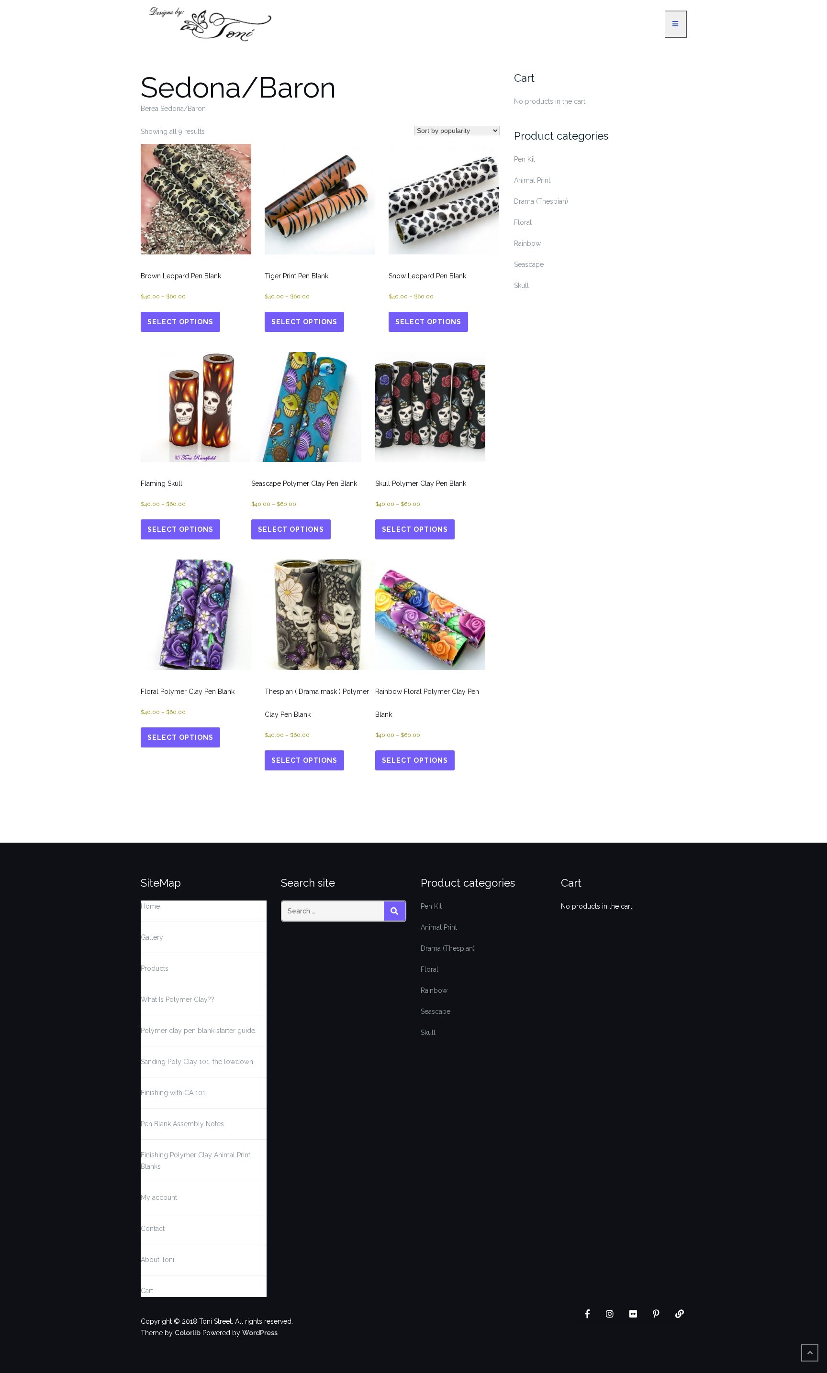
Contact (153, 1228)
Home (150, 906)
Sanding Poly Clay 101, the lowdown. (198, 1061)
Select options (180, 322)
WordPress (260, 1333)
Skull (521, 285)
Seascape (529, 264)
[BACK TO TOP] (809, 1353)
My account (159, 1197)
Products (154, 968)
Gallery (152, 937)
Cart (147, 1291)
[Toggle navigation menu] (676, 24)
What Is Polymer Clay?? (177, 999)
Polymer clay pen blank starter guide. (199, 1030)
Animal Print (532, 180)
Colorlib (188, 1333)
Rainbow (527, 243)
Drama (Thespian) (541, 201)
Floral (523, 222)
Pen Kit (524, 159)
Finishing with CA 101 (173, 1093)
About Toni (157, 1259)
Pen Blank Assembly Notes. (183, 1124)
